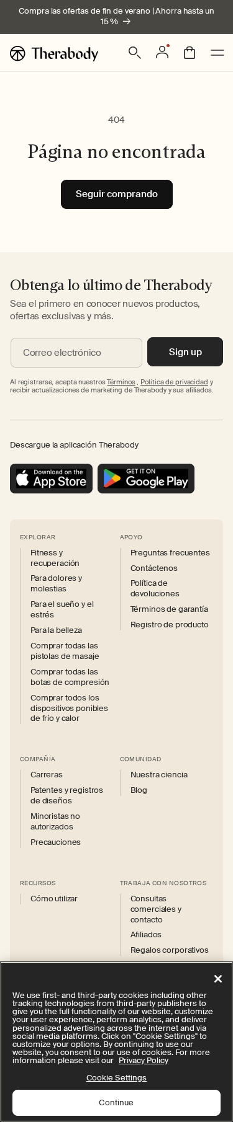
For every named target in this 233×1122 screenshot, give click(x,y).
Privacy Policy (143, 1060)
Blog (138, 790)
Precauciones (55, 842)
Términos (121, 382)
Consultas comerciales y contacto (155, 909)
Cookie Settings (116, 1077)
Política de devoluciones (155, 588)
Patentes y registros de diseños (66, 795)
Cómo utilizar (54, 899)
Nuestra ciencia (159, 775)
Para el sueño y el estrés (61, 609)
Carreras (46, 775)
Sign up (185, 352)
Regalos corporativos (169, 950)
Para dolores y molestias (56, 583)
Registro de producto (169, 625)
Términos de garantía (169, 609)
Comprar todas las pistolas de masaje (64, 651)
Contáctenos (154, 568)
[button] (134, 52)
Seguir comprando (117, 194)
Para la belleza (56, 630)
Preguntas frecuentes (170, 553)
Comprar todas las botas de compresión (69, 677)
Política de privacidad (174, 382)
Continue (116, 1102)
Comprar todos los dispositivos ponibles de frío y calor (69, 708)
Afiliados (146, 935)
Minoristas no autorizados (55, 821)
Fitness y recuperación (55, 558)
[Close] (218, 978)
